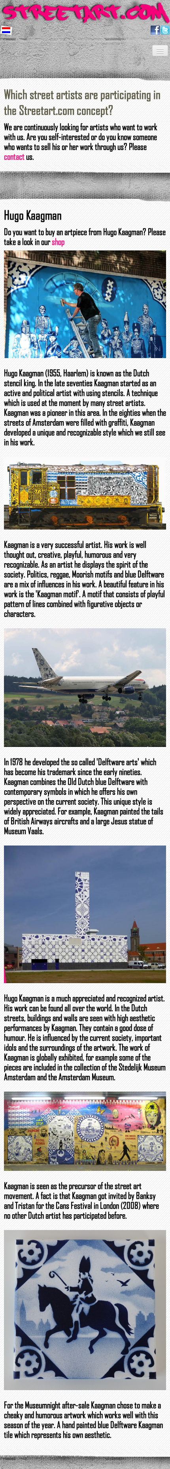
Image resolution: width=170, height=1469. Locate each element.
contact (14, 156)
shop (58, 241)
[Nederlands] (6, 29)
